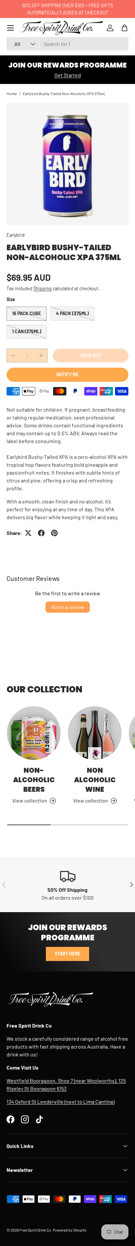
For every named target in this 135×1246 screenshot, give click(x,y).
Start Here (67, 953)
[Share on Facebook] (41, 533)
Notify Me (67, 374)
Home (12, 93)
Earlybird (16, 235)
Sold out (90, 355)
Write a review (67, 607)
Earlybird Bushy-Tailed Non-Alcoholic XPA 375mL (64, 93)
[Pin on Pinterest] (54, 533)
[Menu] (10, 28)
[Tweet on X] (28, 533)
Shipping (42, 288)
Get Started (67, 75)
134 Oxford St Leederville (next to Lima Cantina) (60, 1101)
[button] (124, 28)
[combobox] (67, 44)
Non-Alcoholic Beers (34, 780)
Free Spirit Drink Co (35, 1230)
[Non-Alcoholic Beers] (34, 733)
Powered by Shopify (70, 1230)
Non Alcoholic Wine (95, 780)
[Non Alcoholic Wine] (95, 733)
